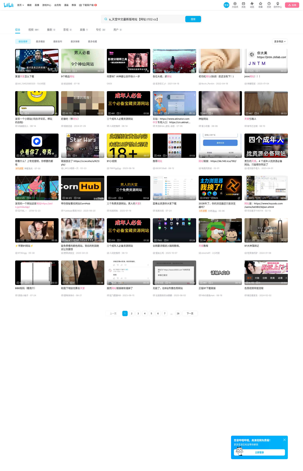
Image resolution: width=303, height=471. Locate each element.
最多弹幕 (75, 41)
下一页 (190, 313)
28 (178, 313)
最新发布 (57, 41)
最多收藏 (92, 41)
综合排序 (23, 41)
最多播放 (40, 41)
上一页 (113, 313)
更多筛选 (279, 41)
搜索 (193, 19)
